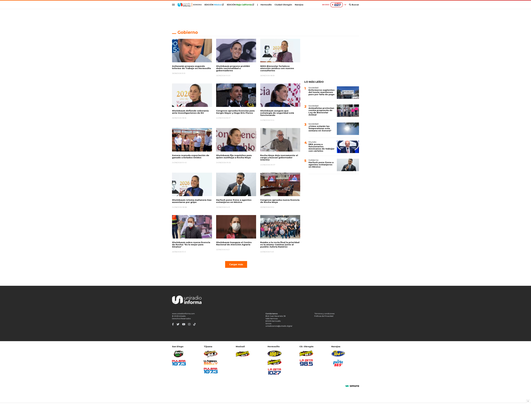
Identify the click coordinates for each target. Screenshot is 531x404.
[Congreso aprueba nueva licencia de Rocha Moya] (280, 184)
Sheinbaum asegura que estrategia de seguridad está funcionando (277, 112)
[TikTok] (194, 324)
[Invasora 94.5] (211, 354)
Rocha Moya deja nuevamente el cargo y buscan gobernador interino (279, 157)
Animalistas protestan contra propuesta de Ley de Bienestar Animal (321, 111)
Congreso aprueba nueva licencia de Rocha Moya (280, 201)
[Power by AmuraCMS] (352, 386)
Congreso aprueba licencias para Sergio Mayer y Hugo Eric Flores (235, 111)
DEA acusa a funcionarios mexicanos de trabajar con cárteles (322, 147)
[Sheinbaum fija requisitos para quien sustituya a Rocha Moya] (236, 140)
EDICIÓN (213, 4)
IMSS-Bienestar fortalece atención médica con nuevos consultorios (277, 68)
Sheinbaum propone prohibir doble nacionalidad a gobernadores (233, 68)
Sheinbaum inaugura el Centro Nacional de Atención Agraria (234, 243)
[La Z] (274, 371)
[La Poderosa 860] (211, 362)
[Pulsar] (179, 362)
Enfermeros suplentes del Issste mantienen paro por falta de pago (322, 92)
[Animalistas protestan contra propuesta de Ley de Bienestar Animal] (348, 110)
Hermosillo (266, 4)
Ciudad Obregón (283, 4)
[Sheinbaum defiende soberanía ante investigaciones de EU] (192, 95)
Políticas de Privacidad (323, 316)
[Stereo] (274, 353)
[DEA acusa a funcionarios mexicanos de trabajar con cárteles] (348, 147)
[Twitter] (178, 324)
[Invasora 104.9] (243, 354)
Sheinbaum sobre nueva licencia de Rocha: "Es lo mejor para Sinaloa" (191, 244)
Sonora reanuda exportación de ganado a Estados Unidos (190, 156)
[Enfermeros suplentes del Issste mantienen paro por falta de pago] (348, 92)
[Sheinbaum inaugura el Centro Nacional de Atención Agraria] (236, 227)
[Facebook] (173, 324)
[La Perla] (338, 363)
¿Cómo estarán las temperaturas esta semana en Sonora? (320, 128)
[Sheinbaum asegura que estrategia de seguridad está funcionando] (280, 95)
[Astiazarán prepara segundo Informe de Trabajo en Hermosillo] (192, 50)
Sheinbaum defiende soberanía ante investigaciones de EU (190, 111)
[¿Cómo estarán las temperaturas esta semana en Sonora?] (348, 129)
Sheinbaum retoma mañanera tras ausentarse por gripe (191, 201)
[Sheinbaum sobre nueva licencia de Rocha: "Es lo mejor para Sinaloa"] (192, 227)
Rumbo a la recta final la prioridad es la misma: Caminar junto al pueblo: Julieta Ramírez (279, 244)
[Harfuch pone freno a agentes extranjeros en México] (236, 184)
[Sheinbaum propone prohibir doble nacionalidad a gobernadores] (236, 50)
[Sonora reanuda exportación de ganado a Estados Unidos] (192, 140)
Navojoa (299, 4)
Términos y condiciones (324, 314)
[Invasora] (179, 354)
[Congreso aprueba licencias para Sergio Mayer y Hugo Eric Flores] (236, 95)
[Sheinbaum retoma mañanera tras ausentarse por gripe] (192, 184)
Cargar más (236, 264)
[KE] (338, 353)
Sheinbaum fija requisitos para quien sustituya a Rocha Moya (234, 156)
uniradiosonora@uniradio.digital (279, 326)
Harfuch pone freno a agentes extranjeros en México (233, 201)
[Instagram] (189, 324)
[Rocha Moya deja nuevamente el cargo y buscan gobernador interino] (280, 140)
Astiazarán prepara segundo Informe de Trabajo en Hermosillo (191, 67)
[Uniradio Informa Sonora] (190, 5)
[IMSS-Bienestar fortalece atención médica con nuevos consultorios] (280, 50)
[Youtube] (183, 324)
